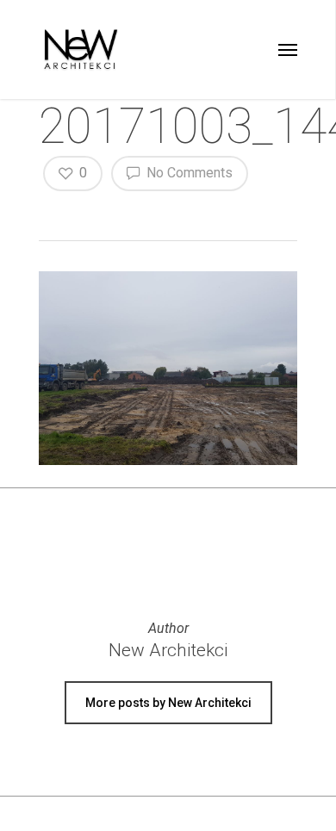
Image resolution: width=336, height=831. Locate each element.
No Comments (188, 172)
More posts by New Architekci (168, 703)
